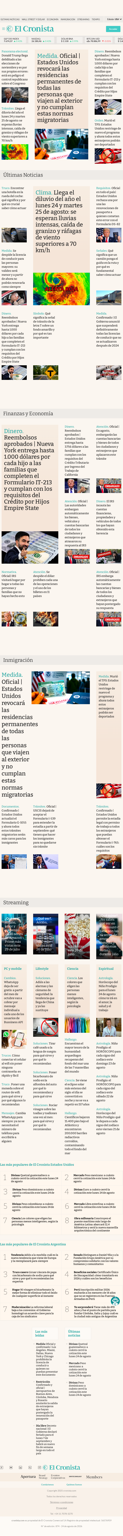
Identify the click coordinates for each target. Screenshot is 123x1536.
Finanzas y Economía (28, 413)
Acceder (113, 29)
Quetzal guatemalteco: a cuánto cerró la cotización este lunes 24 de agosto (34, 1178)
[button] (115, 1301)
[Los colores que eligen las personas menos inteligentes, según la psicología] (77, 1023)
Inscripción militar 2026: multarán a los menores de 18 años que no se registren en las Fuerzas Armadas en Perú (95, 1294)
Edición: (113, 19)
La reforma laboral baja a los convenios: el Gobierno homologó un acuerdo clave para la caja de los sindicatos (33, 1312)
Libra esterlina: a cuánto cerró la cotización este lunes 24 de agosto (95, 1207)
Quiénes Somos (74, 1484)
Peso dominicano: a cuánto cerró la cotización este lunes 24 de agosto (33, 1192)
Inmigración (68, 19)
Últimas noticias (10, 19)
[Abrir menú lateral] (3, 28)
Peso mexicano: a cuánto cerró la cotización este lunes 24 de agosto (94, 1178)
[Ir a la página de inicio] (30, 29)
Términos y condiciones (61, 1502)
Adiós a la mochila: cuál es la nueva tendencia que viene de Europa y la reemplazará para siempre (34, 1258)
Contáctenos (47, 1484)
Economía (52, 19)
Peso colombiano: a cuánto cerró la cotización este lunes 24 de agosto (33, 1207)
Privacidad (61, 1508)
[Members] (94, 1477)
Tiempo (96, 19)
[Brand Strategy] (43, 1477)
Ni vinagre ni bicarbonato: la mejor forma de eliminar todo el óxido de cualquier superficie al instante (34, 1292)
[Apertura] (28, 1477)
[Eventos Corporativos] (58, 1477)
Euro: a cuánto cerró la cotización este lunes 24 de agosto (94, 1191)
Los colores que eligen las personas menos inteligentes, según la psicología (35, 1221)
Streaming (83, 19)
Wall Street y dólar (33, 19)
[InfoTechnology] (75, 1477)
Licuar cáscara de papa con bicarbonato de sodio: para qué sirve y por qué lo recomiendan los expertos (34, 1277)
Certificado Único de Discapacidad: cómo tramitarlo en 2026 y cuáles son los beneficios (96, 1275)
